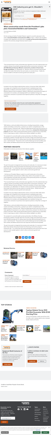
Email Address (26, 275)
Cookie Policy (38, 429)
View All (42, 361)
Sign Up (4, 422)
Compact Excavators (31, 307)
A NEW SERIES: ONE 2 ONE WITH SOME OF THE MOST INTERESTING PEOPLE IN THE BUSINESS (20, 255)
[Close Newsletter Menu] (49, 6)
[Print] (16, 237)
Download (32, 361)
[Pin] (33, 237)
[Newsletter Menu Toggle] (49, 2)
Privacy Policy (25, 19)
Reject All (45, 432)
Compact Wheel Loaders (5, 335)
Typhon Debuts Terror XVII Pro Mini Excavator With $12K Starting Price (38, 312)
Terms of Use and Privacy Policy (32, 18)
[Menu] (1, 2)
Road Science (6, 253)
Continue (27, 281)
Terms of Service (31, 19)
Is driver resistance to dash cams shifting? (36, 159)
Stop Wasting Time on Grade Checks (21, 158)
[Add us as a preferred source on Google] (20, 237)
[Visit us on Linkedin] (24, 409)
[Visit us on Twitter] (21, 409)
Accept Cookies (37, 432)
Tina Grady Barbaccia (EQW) (10, 31)
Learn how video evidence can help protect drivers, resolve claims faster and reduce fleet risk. (37, 356)
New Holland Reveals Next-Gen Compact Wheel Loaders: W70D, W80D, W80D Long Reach (4, 338)
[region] (25, 430)
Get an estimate (10, 109)
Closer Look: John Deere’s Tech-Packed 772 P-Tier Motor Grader (20, 329)
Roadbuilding (8, 24)
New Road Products (35, 254)
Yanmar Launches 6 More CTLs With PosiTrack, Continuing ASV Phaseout (4, 329)
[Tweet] (29, 237)
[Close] (49, 427)
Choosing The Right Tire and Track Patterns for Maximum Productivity (6, 158)
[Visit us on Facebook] (18, 409)
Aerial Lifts (37, 325)
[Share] (23, 237)
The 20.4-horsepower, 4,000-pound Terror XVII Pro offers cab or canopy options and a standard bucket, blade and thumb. (38, 318)
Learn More (7, 364)
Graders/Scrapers (20, 325)
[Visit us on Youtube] (27, 409)
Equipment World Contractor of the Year (12, 352)
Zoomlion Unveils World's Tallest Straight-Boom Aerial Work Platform (38, 329)
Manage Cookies (5, 432)
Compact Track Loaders (5, 326)
